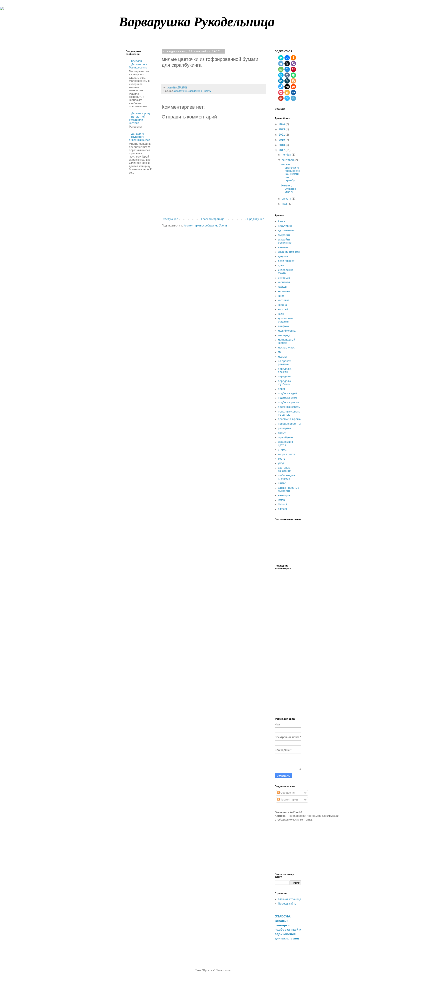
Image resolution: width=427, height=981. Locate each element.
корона (282, 304)
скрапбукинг (180, 91)
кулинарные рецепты (285, 320)
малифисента (287, 330)
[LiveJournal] (287, 81)
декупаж (283, 256)
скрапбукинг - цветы (199, 91)
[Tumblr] (287, 75)
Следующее (170, 219)
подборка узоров (288, 402)
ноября (286, 154)
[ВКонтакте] (287, 57)
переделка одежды (285, 370)
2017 (282, 150)
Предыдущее (255, 219)
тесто (281, 458)
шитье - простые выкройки (288, 489)
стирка (282, 449)
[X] (287, 63)
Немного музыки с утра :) (288, 189)
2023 (282, 129)
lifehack (282, 504)
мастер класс (286, 347)
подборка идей (287, 393)
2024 (282, 124)
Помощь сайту (287, 903)
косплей (283, 309)
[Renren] (293, 92)
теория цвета (286, 454)
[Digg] (287, 86)
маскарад (284, 335)
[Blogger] (293, 81)
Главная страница (212, 219)
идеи (281, 265)
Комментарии (289, 799)
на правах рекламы (284, 363)
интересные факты (286, 271)
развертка (284, 428)
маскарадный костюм (286, 341)
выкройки (284, 235)
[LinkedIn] (281, 81)
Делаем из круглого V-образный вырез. (140, 137)
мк (279, 352)
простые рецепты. (289, 423)
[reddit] (293, 86)
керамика (284, 291)
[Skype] (281, 75)
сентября (288, 160)
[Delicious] (281, 86)
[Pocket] (281, 92)
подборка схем (287, 397)
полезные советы (289, 406)
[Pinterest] (293, 69)
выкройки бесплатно (285, 241)
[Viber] (293, 63)
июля (285, 203)
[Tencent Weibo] (293, 98)
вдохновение (286, 230)
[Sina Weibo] (281, 98)
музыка (282, 356)
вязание (283, 247)
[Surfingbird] (287, 98)
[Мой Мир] (287, 69)
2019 (282, 139)
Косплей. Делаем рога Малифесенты (138, 64)
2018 (282, 145)
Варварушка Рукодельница (197, 21)
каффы (282, 286)
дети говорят (286, 260)
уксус (281, 463)
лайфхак (283, 326)
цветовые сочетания (284, 469)
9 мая (281, 221)
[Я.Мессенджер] (281, 57)
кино (281, 295)
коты (281, 314)
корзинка (283, 300)
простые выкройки (289, 419)
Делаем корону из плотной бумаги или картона (139, 118)
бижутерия (285, 226)
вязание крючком (289, 251)
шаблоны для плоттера (286, 477)
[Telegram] (281, 63)
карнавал (284, 282)
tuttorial (282, 509)
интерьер (284, 277)
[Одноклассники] (293, 57)
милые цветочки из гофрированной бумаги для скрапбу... (290, 172)
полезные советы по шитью (289, 413)
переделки (285, 376)
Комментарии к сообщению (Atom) (205, 225)
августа (286, 198)
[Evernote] (293, 75)
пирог (281, 388)
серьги (282, 432)
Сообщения (288, 792)
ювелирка (284, 495)
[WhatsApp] (281, 69)
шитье (282, 483)
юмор (281, 500)
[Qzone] (287, 92)
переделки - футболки (285, 383)
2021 (282, 134)
